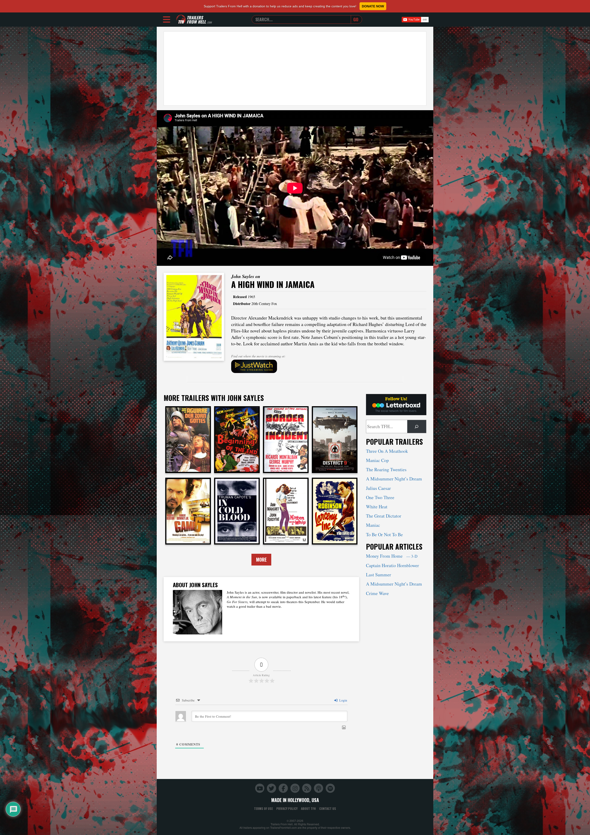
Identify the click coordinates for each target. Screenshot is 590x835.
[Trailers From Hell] (181, 19)
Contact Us (327, 808)
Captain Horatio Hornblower (392, 565)
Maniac (373, 525)
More (261, 559)
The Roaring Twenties (386, 469)
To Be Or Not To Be (384, 534)
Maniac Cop (377, 460)
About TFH (308, 808)
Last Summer (378, 574)
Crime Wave (377, 593)
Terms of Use (263, 808)
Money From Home (391, 556)
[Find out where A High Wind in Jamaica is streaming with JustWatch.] (329, 366)
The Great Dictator (383, 516)
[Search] (416, 426)
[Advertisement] (295, 68)
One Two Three (380, 497)
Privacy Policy (287, 808)
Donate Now (373, 6)
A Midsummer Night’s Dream (394, 479)
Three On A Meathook (387, 451)
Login (342, 700)
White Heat (376, 506)
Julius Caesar (378, 488)
